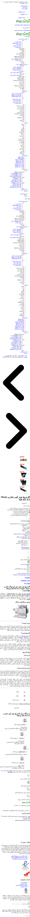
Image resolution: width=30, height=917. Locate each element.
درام (16, 648)
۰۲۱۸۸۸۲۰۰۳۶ (23, 3)
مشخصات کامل (25, 547)
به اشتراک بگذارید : (25, 548)
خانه (26, 355)
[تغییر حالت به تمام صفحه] (26, 915)
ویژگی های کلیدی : (25, 538)
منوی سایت (27, 36)
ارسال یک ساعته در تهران (24, 573)
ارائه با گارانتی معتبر (25, 559)
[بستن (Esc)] (29, 915)
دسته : (28, 536)
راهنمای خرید (24, 882)
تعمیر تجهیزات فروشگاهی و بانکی (19, 857)
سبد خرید (23, 193)
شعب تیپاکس (24, 886)
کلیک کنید (10, 772)
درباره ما (25, 7)
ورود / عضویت (21, 11)
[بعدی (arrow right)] (28, 916)
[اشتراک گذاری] (28, 915)
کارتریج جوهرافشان (25, 636)
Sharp (26, 535)
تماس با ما (24, 8)
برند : (28, 535)
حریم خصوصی (23, 883)
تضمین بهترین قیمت (25, 564)
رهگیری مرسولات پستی (21, 885)
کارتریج (14, 355)
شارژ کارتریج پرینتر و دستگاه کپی (19, 856)
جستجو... (28, 903)
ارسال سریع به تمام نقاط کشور (22, 568)
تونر (9, 646)
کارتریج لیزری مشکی (21, 536)
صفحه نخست (24, 5)
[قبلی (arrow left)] (29, 916)
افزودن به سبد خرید (25, 520)
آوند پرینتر (23, 897)
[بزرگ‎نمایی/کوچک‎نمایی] (25, 915)
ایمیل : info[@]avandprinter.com (22, 820)
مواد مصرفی (21, 355)
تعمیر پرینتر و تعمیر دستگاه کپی (19, 858)
